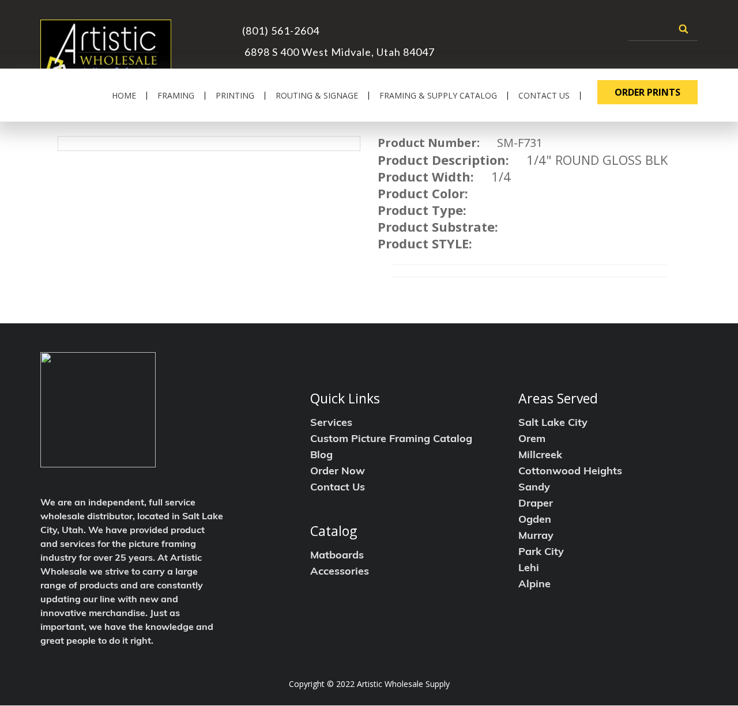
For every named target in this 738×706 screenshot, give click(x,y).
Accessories (339, 572)
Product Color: (423, 193)
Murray (536, 536)
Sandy (534, 488)
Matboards (337, 556)
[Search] (684, 29)
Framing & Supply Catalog (438, 96)
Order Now (337, 472)
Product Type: (422, 210)
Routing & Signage (317, 96)
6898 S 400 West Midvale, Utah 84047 (338, 52)
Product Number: (429, 143)
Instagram (525, 26)
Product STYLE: (425, 243)
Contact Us (544, 96)
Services (331, 423)
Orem (531, 440)
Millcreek (540, 456)
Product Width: (426, 176)
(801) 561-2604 (280, 30)
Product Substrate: (438, 226)
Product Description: (443, 160)
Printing (235, 96)
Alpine (534, 585)
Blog (321, 456)
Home (124, 96)
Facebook (504, 26)
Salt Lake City (553, 423)
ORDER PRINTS (647, 92)
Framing (175, 96)
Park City (541, 553)
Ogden (534, 520)
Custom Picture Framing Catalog (391, 440)
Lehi (528, 569)
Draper (535, 504)
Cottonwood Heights (570, 472)
